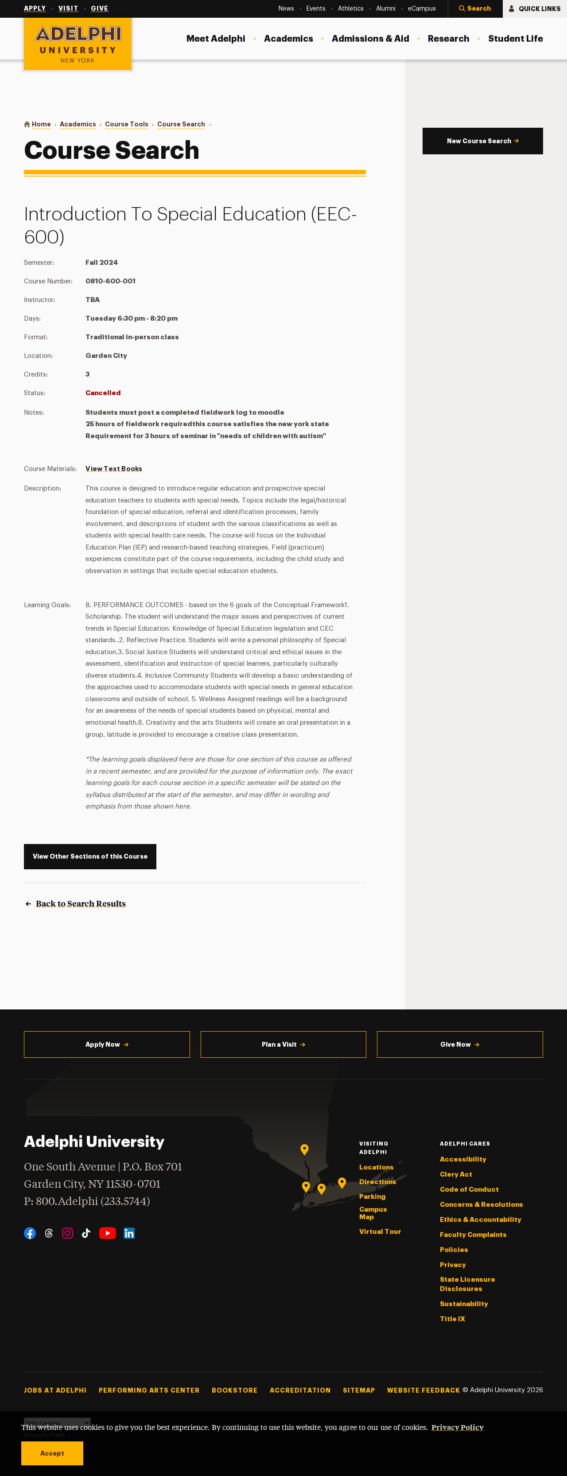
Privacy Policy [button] (457, 1427)
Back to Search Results (81, 903)
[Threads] (48, 1233)
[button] (475, 9)
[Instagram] (67, 1233)
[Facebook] (30, 1233)
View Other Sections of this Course (90, 856)
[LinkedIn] (129, 1233)
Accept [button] (52, 1453)
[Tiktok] (86, 1233)
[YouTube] (107, 1233)
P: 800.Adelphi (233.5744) (87, 1202)
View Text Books (113, 469)
